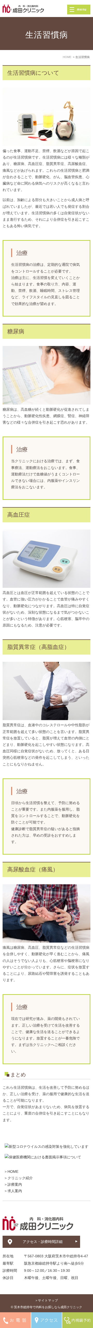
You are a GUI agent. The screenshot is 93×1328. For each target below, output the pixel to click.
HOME (12, 1171)
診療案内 (14, 1184)
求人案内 (14, 1191)
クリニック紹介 (20, 1178)
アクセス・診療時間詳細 (43, 1242)
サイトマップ (48, 1300)
